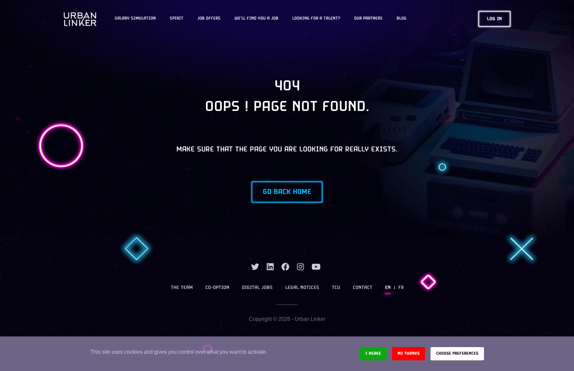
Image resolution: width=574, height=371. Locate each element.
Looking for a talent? (316, 18)
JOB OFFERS (209, 18)
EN (388, 288)
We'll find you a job (256, 18)
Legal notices (302, 288)
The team (182, 288)
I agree (373, 353)
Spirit (176, 18)
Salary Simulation (135, 18)
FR (401, 288)
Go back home (287, 192)
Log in (494, 19)
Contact (362, 288)
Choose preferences (457, 353)
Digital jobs (257, 288)
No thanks (409, 353)
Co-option (217, 288)
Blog (402, 18)
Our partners (368, 18)
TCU (336, 288)
